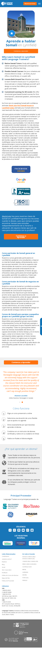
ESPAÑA (24, 575)
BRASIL (24, 569)
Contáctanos (5, 556)
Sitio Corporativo (6, 570)
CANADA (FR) (34, 561)
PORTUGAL (25, 578)
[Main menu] (39, 3)
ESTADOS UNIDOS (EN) (28, 557)
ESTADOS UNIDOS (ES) (28, 559)
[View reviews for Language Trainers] (30, 639)
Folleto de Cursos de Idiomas (10, 575)
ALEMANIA (25, 572)
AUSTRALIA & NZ (27, 567)
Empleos (4, 562)
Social (3, 567)
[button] (19, 402)
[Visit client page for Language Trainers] (12, 639)
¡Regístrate (6, 216)
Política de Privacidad (8, 581)
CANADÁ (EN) (26, 561)
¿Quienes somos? (7, 559)
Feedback (4, 572)
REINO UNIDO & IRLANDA (29, 564)
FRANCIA (24, 580)
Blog (3, 564)
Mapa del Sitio (6, 578)
